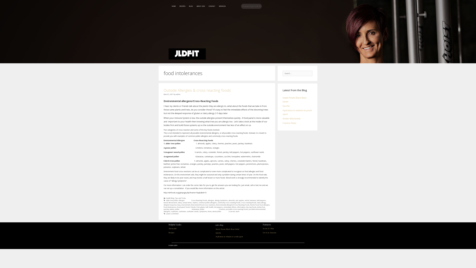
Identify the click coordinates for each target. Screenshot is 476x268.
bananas (253, 200)
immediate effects (230, 207)
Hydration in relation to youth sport (229, 237)
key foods (252, 207)
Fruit (198, 207)
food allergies (265, 205)
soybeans (174, 211)
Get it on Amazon (269, 233)
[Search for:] (298, 73)
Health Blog (170, 198)
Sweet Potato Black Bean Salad (227, 229)
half (207, 207)
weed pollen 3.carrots (223, 211)
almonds (231, 200)
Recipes (171, 233)
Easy (179, 205)
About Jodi (172, 229)
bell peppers (261, 200)
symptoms (203, 211)
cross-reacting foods (248, 203)
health (211, 207)
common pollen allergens (208, 203)
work (237, 211)
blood (166, 203)
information (241, 207)
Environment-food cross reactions (203, 205)
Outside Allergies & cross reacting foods (197, 90)
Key (247, 207)
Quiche (286, 105)
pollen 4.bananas (187, 209)
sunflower (182, 211)
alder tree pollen (172, 200)
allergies (211, 200)
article (247, 200)
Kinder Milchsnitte (291, 118)
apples (241, 200)
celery (180, 203)
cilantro (195, 203)
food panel (181, 207)
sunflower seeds (193, 211)
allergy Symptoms (221, 200)
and (237, 200)
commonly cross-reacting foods (229, 203)
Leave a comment (172, 214)
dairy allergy (261, 203)
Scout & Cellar (268, 229)
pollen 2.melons (212, 209)
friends (193, 207)
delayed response (170, 205)
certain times (187, 203)
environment (185, 205)
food (257, 205)
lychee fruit (261, 207)
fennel (252, 205)
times (210, 211)
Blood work (173, 203)
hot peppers (218, 207)
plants (172, 209)
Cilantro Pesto (289, 123)
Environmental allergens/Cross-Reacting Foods (233, 205)
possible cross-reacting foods (237, 209)
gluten (202, 207)
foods (188, 207)
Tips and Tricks (180, 198)
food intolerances (170, 207)
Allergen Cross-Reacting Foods (193, 200)
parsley (166, 209)
